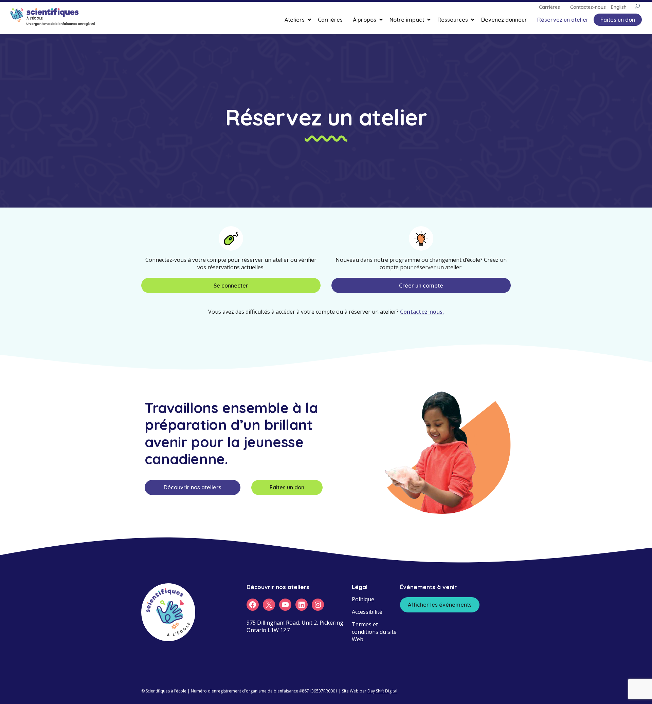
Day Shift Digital (382, 691)
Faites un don (617, 19)
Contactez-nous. (422, 311)
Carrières (330, 19)
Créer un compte (421, 285)
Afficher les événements (440, 604)
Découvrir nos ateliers (192, 487)
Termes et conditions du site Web (374, 632)
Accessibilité (367, 611)
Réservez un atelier (562, 19)
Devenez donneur (504, 19)
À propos (364, 19)
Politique (363, 599)
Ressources (452, 19)
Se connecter (231, 285)
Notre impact (407, 19)
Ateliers (295, 19)
